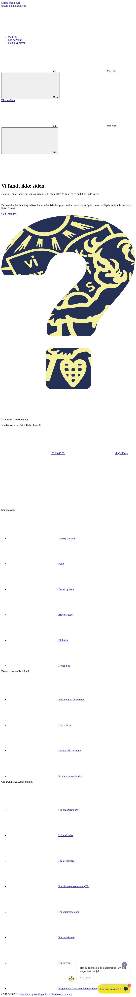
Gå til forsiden (8, 213)
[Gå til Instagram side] (26, 504)
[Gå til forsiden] (26, 31)
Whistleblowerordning (60, 994)
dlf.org (4, 5)
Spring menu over (10, 2)
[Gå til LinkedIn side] (77, 478)
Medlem (12, 36)
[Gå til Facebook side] (26, 478)
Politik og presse (16, 42)
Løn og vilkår (15, 39)
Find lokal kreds (17, 5)
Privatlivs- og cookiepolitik (34, 994)
